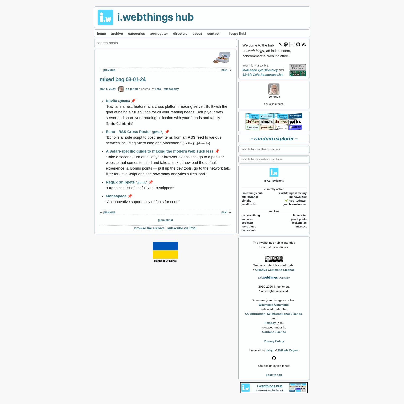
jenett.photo (299, 219)
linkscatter (300, 215)
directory (180, 34)
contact (213, 34)
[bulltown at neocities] (281, 121)
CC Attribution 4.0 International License (273, 313)
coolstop (247, 222)
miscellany (171, 88)
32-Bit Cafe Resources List (262, 75)
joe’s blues (249, 226)
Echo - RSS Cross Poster (128, 132)
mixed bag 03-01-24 (122, 79)
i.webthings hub (155, 17)
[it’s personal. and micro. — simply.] (267, 121)
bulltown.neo (250, 196)
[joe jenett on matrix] (292, 44)
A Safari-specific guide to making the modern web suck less (160, 151)
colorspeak (249, 230)
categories (136, 34)
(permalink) (165, 220)
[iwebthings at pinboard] (280, 44)
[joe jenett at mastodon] (295, 127)
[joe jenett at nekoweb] (267, 127)
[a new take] (252, 121)
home (101, 34)
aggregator (159, 34)
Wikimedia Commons (274, 304)
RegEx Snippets (120, 182)
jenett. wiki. (249, 204)
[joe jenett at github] (298, 44)
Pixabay (270, 322)
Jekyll (270, 350)
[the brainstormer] (281, 127)
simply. (246, 200)
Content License (274, 332)
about (197, 34)
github (124, 101)
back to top (274, 374)
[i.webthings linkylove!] (267, 115)
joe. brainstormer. (295, 204)
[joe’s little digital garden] (252, 127)
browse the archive (149, 228)
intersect (301, 226)
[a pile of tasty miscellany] (295, 121)
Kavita (111, 101)
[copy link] (237, 34)
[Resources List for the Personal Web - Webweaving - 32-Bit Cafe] (298, 73)
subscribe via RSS (182, 228)
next (224, 70)
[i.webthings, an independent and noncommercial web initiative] (252, 115)
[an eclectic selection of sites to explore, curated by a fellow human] (281, 115)
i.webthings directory (293, 193)
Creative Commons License (275, 269)
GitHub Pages (288, 350)
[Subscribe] (304, 44)
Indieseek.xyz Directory (260, 70)
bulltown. (298, 196)
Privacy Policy (274, 341)
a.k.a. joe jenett (274, 180)
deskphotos (299, 222)
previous (109, 70)
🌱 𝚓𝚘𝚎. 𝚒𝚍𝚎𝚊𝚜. (296, 200)
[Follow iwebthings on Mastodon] (285, 44)
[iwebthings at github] (274, 357)
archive (117, 34)
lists (158, 88)
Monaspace (116, 196)
